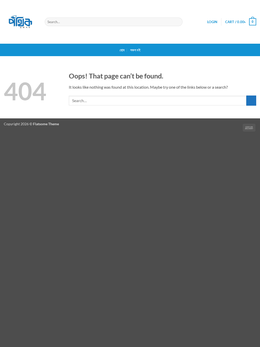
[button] (212, 22)
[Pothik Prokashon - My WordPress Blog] (20, 22)
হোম (122, 50)
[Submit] (177, 22)
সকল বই (135, 50)
